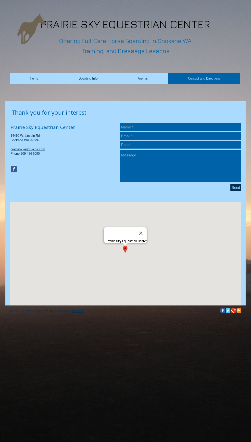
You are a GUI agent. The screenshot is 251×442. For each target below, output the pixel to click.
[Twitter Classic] (228, 310)
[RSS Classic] (239, 310)
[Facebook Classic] (14, 169)
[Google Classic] (233, 310)
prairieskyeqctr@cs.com (28, 149)
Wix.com (77, 311)
